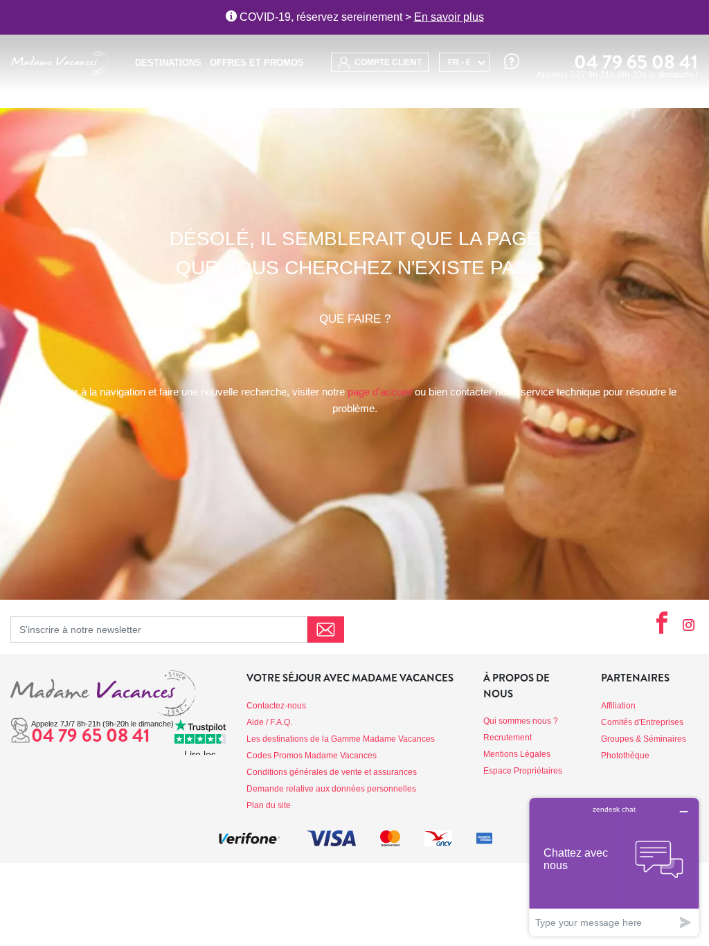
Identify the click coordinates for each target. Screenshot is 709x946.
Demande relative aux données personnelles (331, 789)
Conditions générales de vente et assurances (331, 772)
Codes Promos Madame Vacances (311, 755)
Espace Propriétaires (522, 771)
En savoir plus (449, 17)
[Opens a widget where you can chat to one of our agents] (614, 866)
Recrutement (507, 737)
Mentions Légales (516, 754)
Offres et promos (257, 62)
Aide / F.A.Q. (269, 722)
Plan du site (268, 805)
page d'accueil (380, 392)
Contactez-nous (276, 706)
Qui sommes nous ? (520, 721)
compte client (387, 62)
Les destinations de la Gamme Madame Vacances (340, 739)
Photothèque (625, 755)
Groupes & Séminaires (643, 739)
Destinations (168, 62)
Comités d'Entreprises (642, 722)
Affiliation (618, 706)
